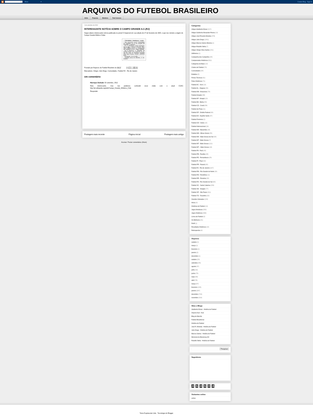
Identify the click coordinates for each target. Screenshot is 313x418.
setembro (194, 263)
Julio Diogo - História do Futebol (202, 330)
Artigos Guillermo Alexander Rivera (203, 32)
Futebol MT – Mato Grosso (200, 147)
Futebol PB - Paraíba (198, 154)
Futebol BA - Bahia (197, 102)
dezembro (194, 256)
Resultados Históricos (198, 227)
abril (192, 280)
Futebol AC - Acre (197, 85)
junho (193, 273)
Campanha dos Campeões (200, 57)
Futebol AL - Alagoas (198, 88)
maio (193, 277)
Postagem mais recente (94, 134)
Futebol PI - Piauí (197, 161)
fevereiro (194, 249)
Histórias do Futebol (198, 206)
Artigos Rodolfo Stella (198, 46)
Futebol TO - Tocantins (198, 196)
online (193, 398)
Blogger (170, 413)
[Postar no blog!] (130, 67)
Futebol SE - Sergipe (198, 189)
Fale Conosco (116, 18)
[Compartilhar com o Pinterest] (136, 67)
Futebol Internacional (198, 126)
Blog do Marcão (196, 316)
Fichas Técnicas (196, 78)
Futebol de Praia (196, 109)
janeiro (193, 252)
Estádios (194, 74)
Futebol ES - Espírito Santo (200, 116)
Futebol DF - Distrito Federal (200, 112)
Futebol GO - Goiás (197, 123)
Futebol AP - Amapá (198, 98)
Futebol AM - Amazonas (199, 92)
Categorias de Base (198, 64)
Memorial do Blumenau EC (200, 337)
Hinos (193, 203)
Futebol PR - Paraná (198, 164)
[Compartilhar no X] (132, 67)
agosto (193, 266)
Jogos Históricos (196, 213)
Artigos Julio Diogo (100, 71)
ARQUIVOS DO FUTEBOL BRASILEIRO (150, 10)
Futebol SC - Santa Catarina (200, 185)
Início (86, 18)
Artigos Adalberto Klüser (199, 29)
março (193, 245)
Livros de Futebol (197, 216)
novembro (194, 297)
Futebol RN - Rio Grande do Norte (202, 171)
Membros (105, 18)
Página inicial (134, 134)
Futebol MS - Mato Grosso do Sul (202, 137)
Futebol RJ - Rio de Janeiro (127, 71)
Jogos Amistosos (197, 209)
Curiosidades (112, 71)
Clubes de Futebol (197, 67)
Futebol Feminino (197, 119)
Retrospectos (195, 230)
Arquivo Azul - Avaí (197, 313)
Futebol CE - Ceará (197, 105)
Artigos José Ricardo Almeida (201, 36)
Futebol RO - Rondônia (199, 175)
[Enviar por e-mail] (127, 67)
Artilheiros (194, 53)
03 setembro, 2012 (111, 83)
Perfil (193, 223)
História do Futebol (197, 323)
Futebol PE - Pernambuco (200, 157)
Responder (94, 91)
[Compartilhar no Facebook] (134, 67)
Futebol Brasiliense (197, 320)
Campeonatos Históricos (199, 60)
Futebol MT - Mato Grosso (200, 140)
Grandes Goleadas (197, 199)
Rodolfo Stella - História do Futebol (203, 340)
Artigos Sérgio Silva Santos (200, 50)
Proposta (95, 18)
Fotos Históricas (196, 81)
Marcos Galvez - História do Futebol (203, 334)
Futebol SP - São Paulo (199, 192)
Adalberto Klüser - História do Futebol (203, 309)
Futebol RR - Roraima (198, 178)
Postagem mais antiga (174, 134)
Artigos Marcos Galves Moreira (201, 43)
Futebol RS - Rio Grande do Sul (201, 182)
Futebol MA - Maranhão (199, 130)
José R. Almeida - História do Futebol (203, 327)
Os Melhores (195, 220)
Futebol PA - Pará (197, 150)
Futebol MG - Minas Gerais (200, 133)
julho (193, 270)
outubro (194, 242)
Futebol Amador (196, 95)
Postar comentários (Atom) (137, 142)
